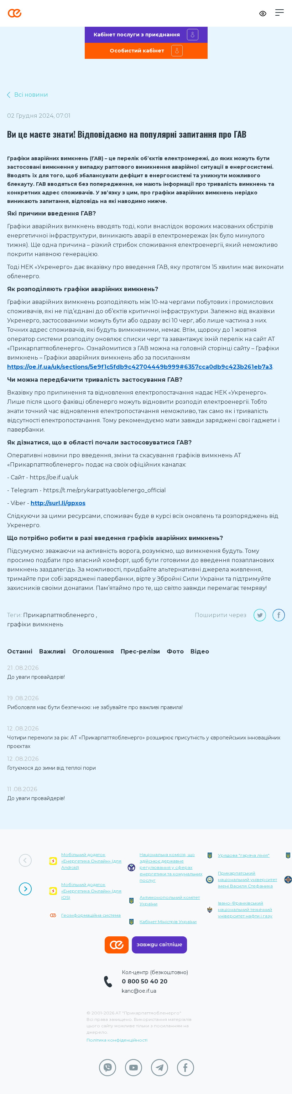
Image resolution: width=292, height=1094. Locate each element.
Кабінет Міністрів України (168, 921)
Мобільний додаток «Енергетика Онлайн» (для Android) (91, 861)
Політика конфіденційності (117, 1040)
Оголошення (93, 651)
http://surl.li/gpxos (58, 503)
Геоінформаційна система (91, 915)
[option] (88, 890)
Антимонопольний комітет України (170, 900)
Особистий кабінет (137, 50)
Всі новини (31, 94)
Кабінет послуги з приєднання (137, 34)
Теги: (14, 615)
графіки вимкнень (35, 624)
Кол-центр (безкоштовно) (155, 972)
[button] (279, 12)
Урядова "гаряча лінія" (244, 855)
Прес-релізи (140, 651)
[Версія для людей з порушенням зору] (263, 13)
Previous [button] (25, 860)
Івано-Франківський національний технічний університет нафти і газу (245, 909)
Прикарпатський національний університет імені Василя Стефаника (247, 879)
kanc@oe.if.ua (139, 991)
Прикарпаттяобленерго (58, 615)
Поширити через (220, 615)
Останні (19, 651)
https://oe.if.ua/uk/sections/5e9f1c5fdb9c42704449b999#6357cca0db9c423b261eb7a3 (139, 366)
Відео (200, 651)
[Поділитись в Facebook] (278, 615)
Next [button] (25, 888)
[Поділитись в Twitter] (260, 615)
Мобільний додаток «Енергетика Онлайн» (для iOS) (91, 891)
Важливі (52, 651)
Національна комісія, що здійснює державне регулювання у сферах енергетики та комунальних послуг (171, 867)
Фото (175, 651)
